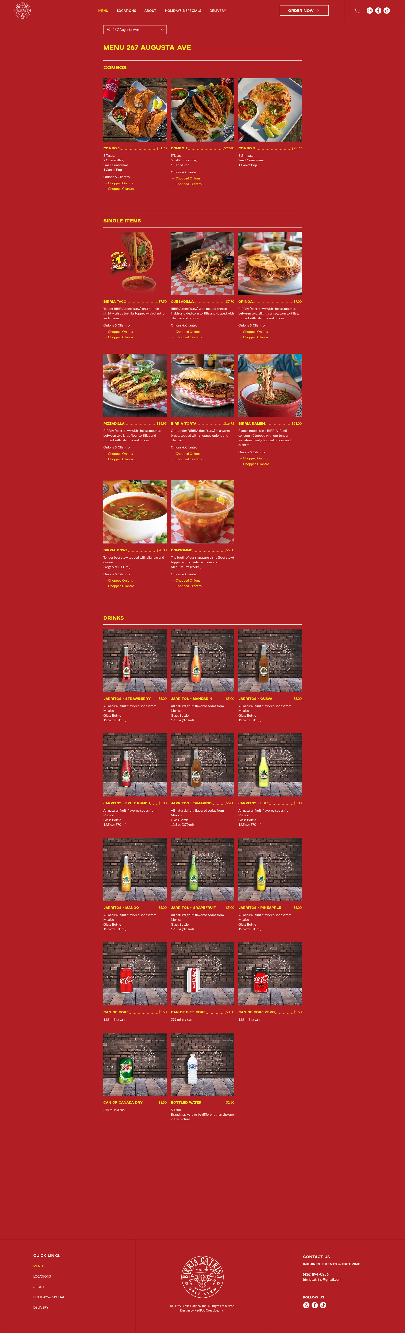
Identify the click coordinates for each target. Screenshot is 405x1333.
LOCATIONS (42, 1276)
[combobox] (135, 29)
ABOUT (38, 1287)
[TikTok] (386, 10)
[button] (357, 10)
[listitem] (118, 183)
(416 (306, 1274)
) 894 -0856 (319, 1274)
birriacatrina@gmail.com (322, 1279)
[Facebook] (378, 10)
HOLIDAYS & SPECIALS (49, 1297)
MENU (38, 1266)
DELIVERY (40, 1307)
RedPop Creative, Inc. (209, 1310)
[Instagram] (370, 10)
